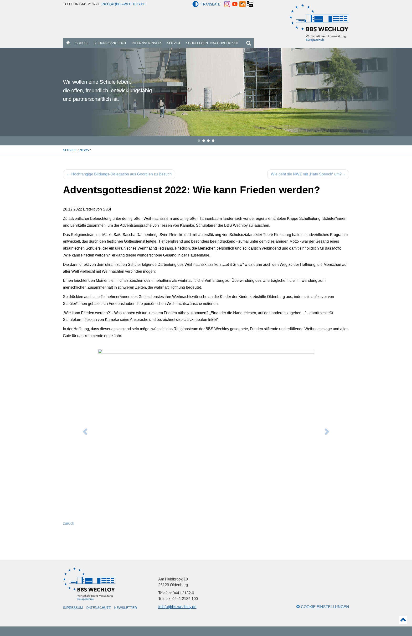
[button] (195, 4)
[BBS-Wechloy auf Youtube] (235, 4)
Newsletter (125, 608)
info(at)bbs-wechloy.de (177, 607)
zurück (68, 523)
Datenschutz (98, 608)
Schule (82, 43)
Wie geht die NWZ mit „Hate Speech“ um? (308, 174)
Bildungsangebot (110, 43)
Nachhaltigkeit (224, 43)
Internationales (146, 43)
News (85, 150)
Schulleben (197, 43)
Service (174, 43)
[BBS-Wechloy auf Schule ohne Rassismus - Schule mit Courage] (250, 4)
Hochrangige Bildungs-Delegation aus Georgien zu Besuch (119, 174)
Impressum (73, 608)
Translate (210, 4)
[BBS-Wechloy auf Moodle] (242, 4)
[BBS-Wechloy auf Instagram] (227, 4)
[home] (68, 43)
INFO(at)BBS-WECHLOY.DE (123, 4)
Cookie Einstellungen (324, 607)
